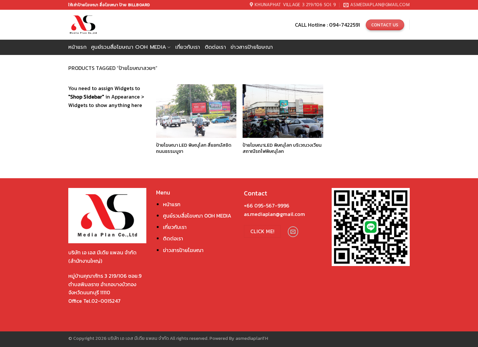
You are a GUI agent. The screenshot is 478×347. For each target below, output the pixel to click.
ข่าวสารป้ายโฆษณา (252, 47)
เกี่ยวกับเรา (187, 47)
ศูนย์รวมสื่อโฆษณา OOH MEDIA (197, 216)
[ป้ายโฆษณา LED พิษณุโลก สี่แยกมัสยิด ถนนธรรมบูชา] (196, 111)
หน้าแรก (77, 47)
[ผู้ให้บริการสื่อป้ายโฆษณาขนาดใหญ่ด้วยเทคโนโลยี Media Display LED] (95, 25)
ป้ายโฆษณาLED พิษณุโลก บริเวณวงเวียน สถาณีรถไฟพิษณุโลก (282, 148)
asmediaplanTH (251, 338)
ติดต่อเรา (215, 47)
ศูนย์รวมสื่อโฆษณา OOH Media (128, 47)
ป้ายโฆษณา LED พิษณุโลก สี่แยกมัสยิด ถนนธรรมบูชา (193, 148)
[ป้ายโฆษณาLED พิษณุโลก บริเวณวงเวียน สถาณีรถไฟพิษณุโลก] (283, 111)
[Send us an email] (293, 231)
